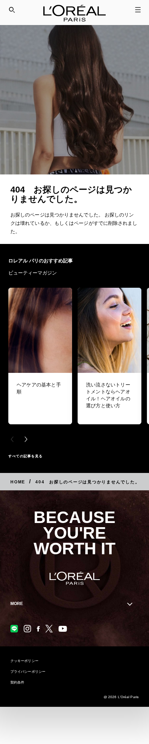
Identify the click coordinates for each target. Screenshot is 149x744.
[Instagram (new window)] (27, 628)
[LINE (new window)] (14, 628)
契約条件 (17, 682)
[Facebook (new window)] (38, 629)
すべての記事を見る (25, 456)
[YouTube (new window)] (63, 629)
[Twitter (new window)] (49, 628)
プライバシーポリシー (27, 671)
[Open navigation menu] (138, 9)
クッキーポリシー (24, 661)
